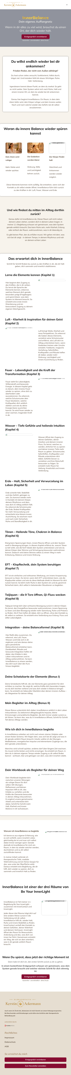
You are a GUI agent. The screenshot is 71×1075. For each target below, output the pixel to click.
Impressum (9, 1037)
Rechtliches (11, 1032)
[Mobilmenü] (66, 5)
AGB (7, 1046)
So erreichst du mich (16, 1053)
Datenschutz (10, 1042)
